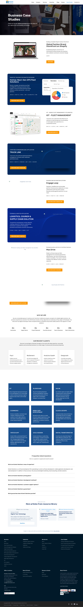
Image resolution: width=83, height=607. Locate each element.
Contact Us (76, 2)
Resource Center (46, 570)
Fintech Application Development (10, 556)
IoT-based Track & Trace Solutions (67, 545)
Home (32, 2)
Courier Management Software (10, 547)
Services (45, 2)
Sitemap (35, 605)
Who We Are (45, 539)
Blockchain (6, 543)
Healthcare (25, 545)
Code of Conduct (29, 605)
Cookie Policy (22, 605)
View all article (56, 531)
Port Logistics (6, 562)
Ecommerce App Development (10, 550)
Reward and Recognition (65, 549)
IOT (4, 560)
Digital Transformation (8, 549)
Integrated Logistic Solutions (28, 541)
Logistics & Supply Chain (28, 543)
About (43, 541)
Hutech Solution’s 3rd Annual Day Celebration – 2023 (66, 513)
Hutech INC (44, 549)
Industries (51, 2)
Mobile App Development (9, 558)
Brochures (44, 574)
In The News (25, 574)
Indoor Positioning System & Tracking (68, 543)
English (8, 593)
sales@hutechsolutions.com (9, 582)
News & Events (26, 570)
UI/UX (5, 566)
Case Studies (69, 2)
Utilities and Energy (27, 547)
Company (38, 2)
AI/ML (5, 541)
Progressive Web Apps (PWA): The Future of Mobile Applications (49, 515)
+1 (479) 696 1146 (7, 590)
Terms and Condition (8, 605)
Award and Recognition (27, 576)
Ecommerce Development (9, 554)
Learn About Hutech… (64, 586)
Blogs (58, 2)
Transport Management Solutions (67, 541)
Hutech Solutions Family (27, 572)
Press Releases (45, 576)
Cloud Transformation (8, 545)
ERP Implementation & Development (11, 552)
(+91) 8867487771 (9, 581)
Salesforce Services (8, 564)
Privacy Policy (15, 605)
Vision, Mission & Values (46, 543)
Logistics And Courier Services (67, 547)
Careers (63, 2)
